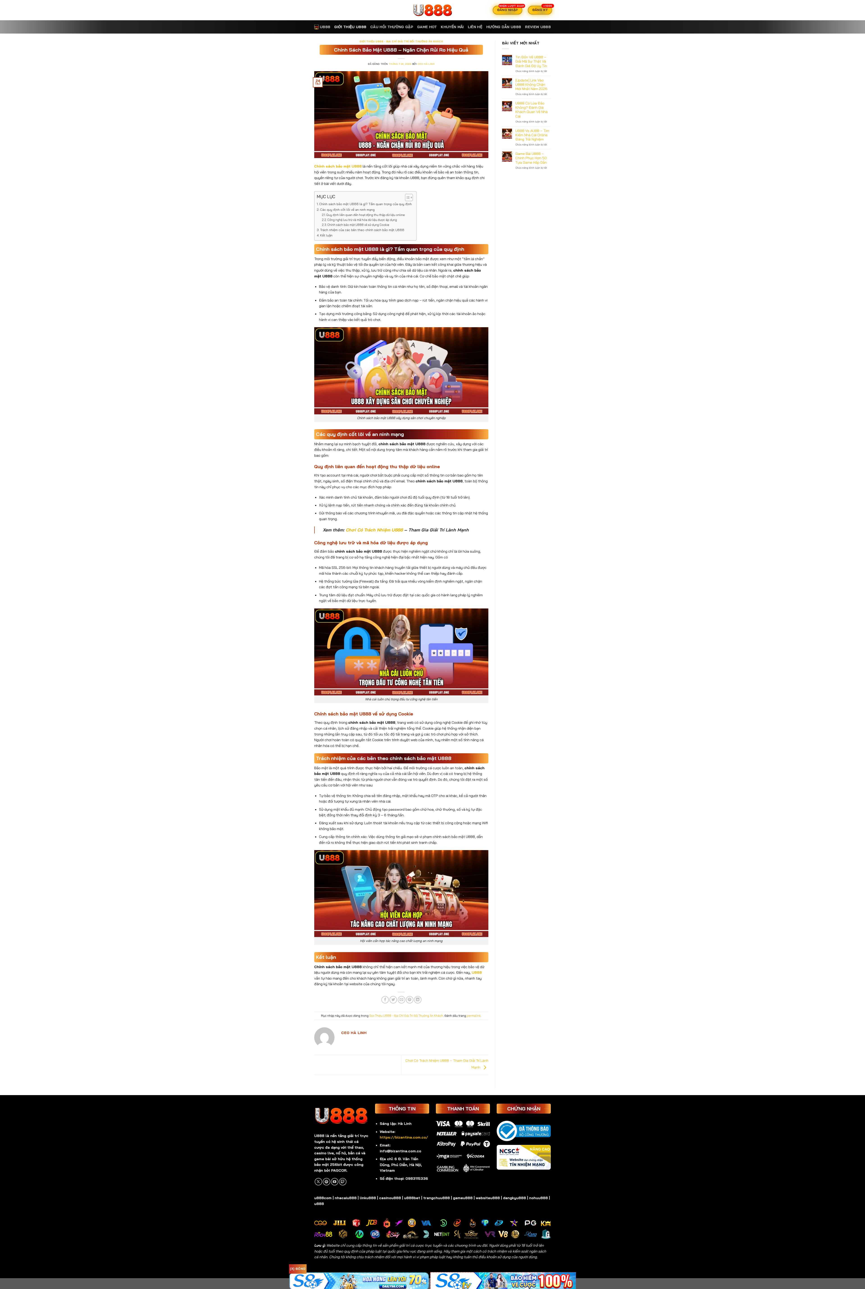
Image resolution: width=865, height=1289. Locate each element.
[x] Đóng (297, 1269)
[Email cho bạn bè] (401, 999)
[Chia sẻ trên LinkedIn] (417, 999)
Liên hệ (475, 27)
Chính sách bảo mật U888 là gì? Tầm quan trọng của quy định (365, 204)
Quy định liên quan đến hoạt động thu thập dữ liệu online (365, 215)
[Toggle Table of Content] (407, 197)
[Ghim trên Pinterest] (409, 999)
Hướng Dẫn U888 (503, 27)
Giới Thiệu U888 (350, 27)
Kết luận (326, 235)
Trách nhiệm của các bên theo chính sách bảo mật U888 (362, 230)
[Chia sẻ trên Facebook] (385, 999)
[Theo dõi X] (318, 1181)
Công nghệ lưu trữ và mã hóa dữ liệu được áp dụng (362, 220)
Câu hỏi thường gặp (391, 27)
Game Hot (427, 27)
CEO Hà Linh (426, 64)
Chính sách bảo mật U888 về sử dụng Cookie (358, 225)
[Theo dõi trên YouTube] (334, 1181)
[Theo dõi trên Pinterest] (326, 1181)
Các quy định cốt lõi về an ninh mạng (347, 210)
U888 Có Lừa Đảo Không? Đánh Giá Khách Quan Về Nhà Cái (531, 109)
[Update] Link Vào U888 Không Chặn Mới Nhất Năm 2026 (531, 84)
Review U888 (538, 27)
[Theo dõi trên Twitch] (342, 1181)
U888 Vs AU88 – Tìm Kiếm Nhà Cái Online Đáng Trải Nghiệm (532, 135)
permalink (474, 1015)
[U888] (432, 10)
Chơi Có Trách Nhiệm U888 (374, 530)
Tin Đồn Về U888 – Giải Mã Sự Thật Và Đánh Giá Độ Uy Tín (531, 61)
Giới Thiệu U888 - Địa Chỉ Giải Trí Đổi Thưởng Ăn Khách (401, 41)
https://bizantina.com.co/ (404, 1137)
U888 (325, 27)
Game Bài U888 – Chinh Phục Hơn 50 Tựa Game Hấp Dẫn (531, 158)
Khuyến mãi (452, 27)
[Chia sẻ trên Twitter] (393, 999)
